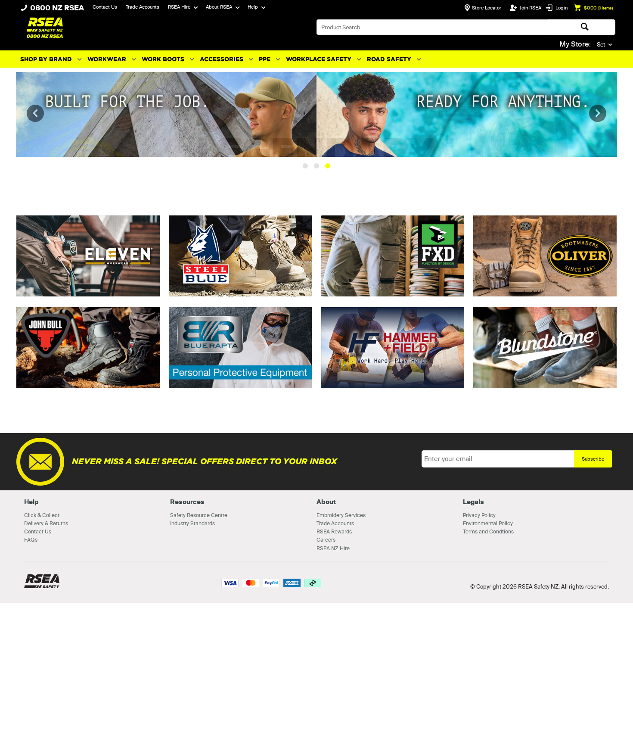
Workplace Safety (318, 59)
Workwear (106, 59)
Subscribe (593, 604)
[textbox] (432, 27)
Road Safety (389, 59)
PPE (264, 59)
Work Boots (163, 59)
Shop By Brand (46, 59)
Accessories (221, 59)
